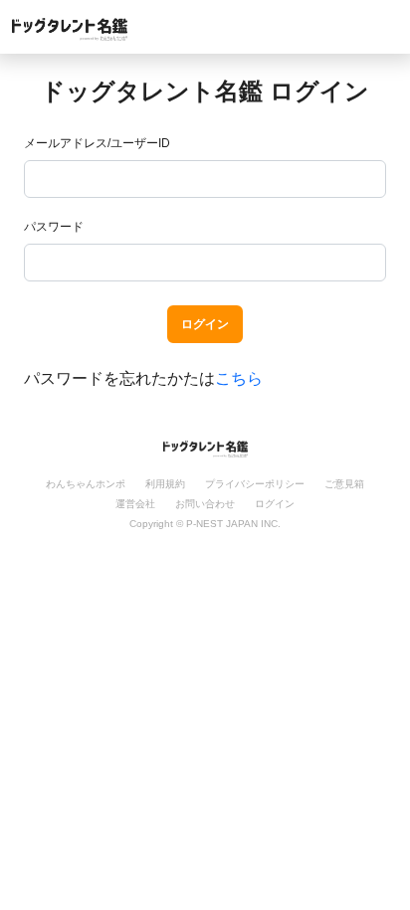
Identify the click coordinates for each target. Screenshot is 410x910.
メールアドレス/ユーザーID (97, 143)
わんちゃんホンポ (85, 483)
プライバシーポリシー (255, 483)
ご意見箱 (344, 483)
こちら (239, 378)
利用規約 (165, 483)
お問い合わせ (205, 503)
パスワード (54, 227)
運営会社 (135, 503)
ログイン (205, 324)
